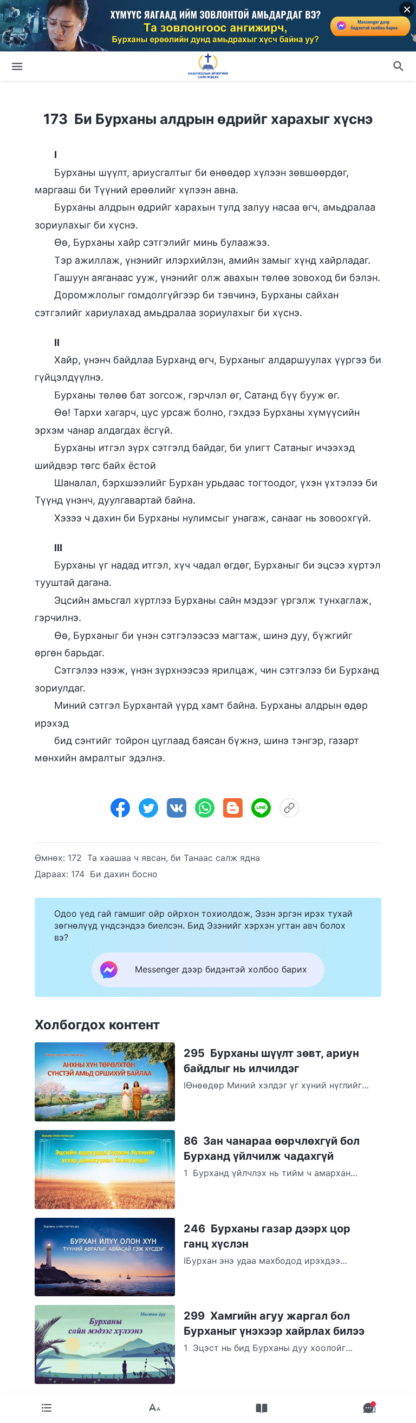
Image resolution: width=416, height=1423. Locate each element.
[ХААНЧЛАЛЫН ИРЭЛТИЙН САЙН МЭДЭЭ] (208, 66)
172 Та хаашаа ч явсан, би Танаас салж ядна (164, 857)
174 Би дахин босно (114, 874)
